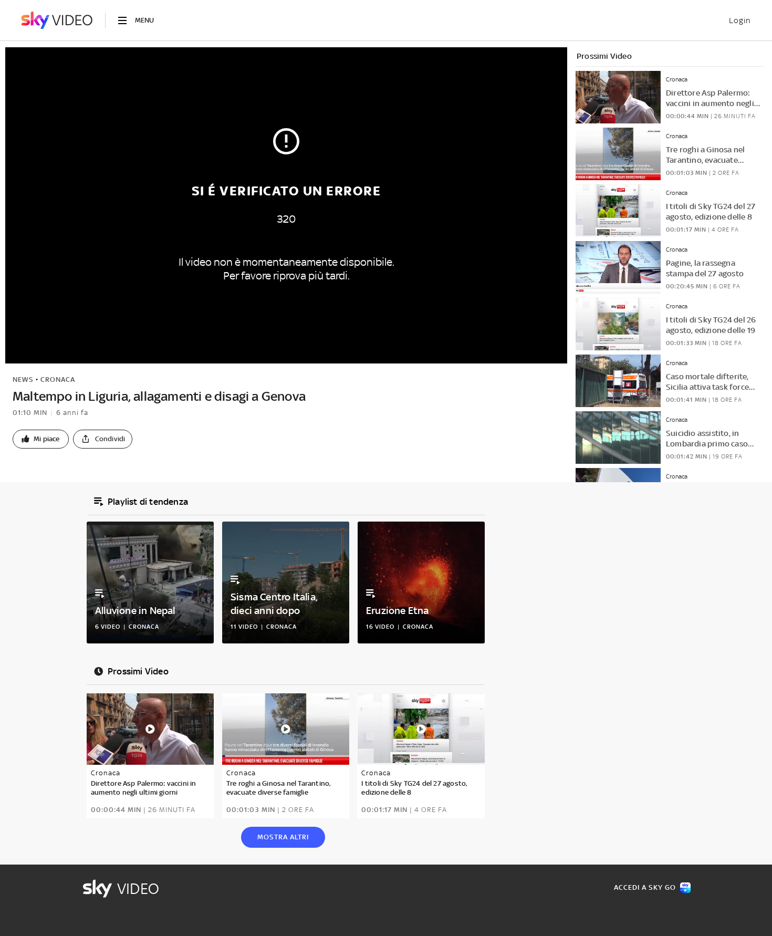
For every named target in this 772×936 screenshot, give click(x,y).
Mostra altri (283, 837)
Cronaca (57, 379)
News (23, 379)
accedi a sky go (645, 887)
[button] (41, 439)
